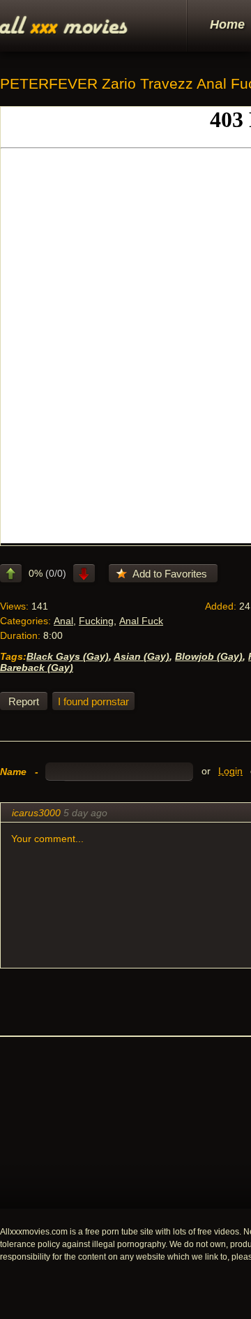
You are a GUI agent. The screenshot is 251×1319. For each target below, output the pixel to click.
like (11, 573)
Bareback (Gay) (36, 667)
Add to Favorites (169, 574)
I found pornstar (93, 701)
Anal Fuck (141, 620)
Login (230, 771)
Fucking (96, 620)
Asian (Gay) (141, 656)
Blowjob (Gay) (209, 656)
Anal (63, 620)
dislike (84, 573)
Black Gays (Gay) (67, 656)
